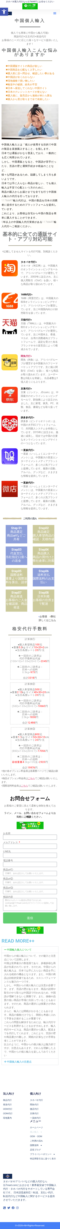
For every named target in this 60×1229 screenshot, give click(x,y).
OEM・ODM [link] (36, 1136)
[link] (4, 12)
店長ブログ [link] (35, 1149)
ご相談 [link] (27, 816)
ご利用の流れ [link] (36, 1141)
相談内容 (8, 897)
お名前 (6, 833)
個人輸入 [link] (34, 1132)
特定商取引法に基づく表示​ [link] (43, 1158)
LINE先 (7, 851)
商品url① (8, 869)
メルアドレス (10, 842)
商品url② (8, 879)
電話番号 (8, 860)
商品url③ (8, 888)
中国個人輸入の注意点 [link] (19, 1061)
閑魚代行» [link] (26, 356)
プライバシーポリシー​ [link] (41, 1154)
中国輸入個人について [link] (19, 949)
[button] (54, 13)
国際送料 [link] (34, 1145)
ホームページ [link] (36, 1127)
